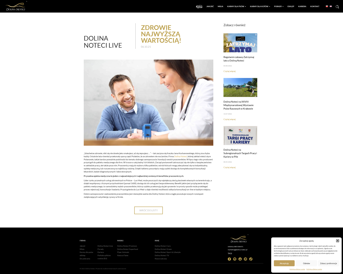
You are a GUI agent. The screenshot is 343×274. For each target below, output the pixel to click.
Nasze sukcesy (161, 259)
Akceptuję (284, 263)
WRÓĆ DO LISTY (148, 210)
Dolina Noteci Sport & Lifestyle (167, 252)
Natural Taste (122, 255)
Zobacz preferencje (328, 263)
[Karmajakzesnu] (199, 6)
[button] (337, 240)
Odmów (306, 263)
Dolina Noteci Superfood (127, 249)
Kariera (302, 6)
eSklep (82, 255)
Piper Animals (123, 252)
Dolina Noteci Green (163, 249)
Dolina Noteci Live (105, 246)
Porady (278, 6)
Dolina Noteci (180, 156)
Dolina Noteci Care (163, 246)
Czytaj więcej (229, 71)
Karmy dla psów (236, 6)
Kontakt (314, 6)
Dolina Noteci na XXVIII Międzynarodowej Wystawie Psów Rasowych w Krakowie (238, 105)
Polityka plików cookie (297, 269)
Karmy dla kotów (259, 6)
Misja (220, 6)
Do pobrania (85, 259)
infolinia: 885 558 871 (235, 247)
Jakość (210, 6)
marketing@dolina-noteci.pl (237, 250)
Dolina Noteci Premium (127, 246)
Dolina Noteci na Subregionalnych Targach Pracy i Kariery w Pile (240, 153)
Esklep (291, 6)
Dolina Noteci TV (162, 255)
